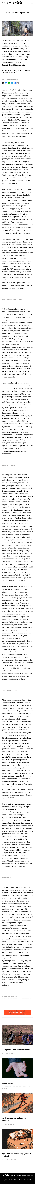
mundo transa (7, 1083)
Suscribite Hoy (16, 1175)
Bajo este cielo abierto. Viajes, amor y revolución (16, 1155)
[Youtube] (10, 3)
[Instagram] (5, 3)
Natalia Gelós (9, 1124)
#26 (3, 79)
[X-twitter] (2, 3)
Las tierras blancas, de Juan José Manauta (14, 1119)
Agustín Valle (10, 71)
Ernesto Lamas (10, 1053)
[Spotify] (7, 3)
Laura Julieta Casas (11, 1159)
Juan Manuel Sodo (23, 71)
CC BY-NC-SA (27, 1181)
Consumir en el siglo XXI (11, 997)
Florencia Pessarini (11, 1087)
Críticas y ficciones (9, 999)
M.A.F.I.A (12, 72)
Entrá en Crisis (27, 1175)
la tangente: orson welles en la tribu (16, 1050)
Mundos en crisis (25, 999)
